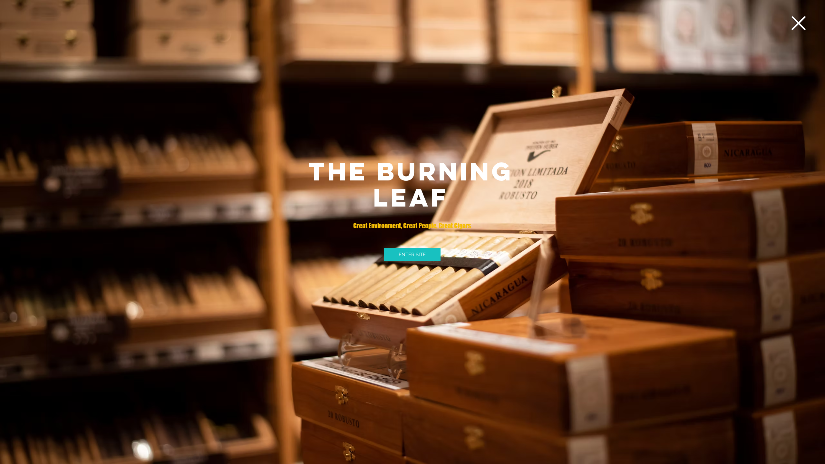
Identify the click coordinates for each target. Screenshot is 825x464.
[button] (798, 23)
